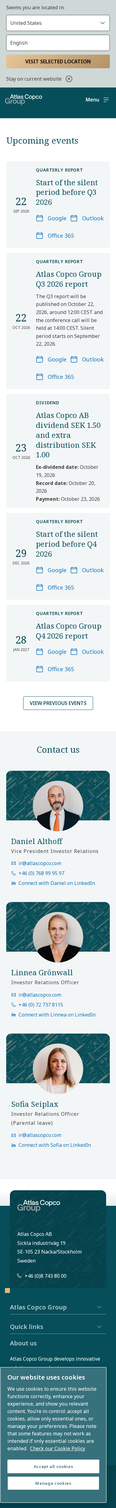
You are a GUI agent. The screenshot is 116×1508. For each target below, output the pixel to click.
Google (57, 218)
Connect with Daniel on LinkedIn (57, 883)
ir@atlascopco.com (40, 863)
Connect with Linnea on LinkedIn (57, 1014)
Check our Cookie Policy (57, 1448)
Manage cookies (53, 1483)
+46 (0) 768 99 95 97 (41, 873)
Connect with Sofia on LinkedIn (55, 1145)
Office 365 (61, 235)
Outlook (93, 218)
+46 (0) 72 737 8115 (41, 1004)
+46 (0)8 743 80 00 (46, 1275)
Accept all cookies (53, 1466)
